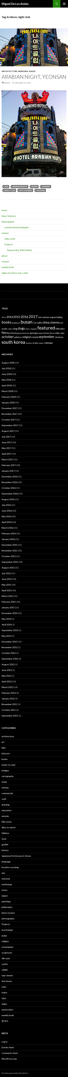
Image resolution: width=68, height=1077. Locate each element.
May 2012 (6, 675)
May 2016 (6, 516)
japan (41, 333)
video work (9, 238)
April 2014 (7, 624)
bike (4, 747)
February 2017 (9, 465)
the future (7, 981)
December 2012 (9, 641)
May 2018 (6, 379)
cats (39, 322)
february (60, 328)
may (57, 332)
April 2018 (7, 385)
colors (10, 329)
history (5, 850)
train (4, 986)
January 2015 (8, 607)
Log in (4, 1041)
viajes (32, 71)
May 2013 (6, 636)
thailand (29, 343)
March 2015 (7, 596)
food (14, 333)
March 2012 (7, 687)
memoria (23, 71)
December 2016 (9, 476)
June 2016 (7, 510)
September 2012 (10, 658)
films (9, 333)
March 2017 (7, 459)
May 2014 (6, 618)
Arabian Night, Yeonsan (34, 77)
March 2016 (7, 527)
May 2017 (6, 448)
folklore (5, 833)
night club (9, 190)
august (53, 317)
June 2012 (7, 670)
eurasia (5, 816)
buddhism (16, 323)
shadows (59, 337)
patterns (18, 337)
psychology (7, 930)
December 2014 (9, 613)
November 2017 (9, 414)
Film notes (7, 821)
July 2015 (6, 573)
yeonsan (40, 190)
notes (4, 890)
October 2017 (9, 419)
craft (4, 799)
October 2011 (9, 710)
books (6, 322)
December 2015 (9, 544)
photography (8, 221)
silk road (6, 958)
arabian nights (19, 186)
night (62, 333)
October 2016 (9, 488)
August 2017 (8, 431)
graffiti (5, 844)
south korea (25, 190)
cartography (8, 776)
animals (45, 317)
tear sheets (7, 975)
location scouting (10, 867)
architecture (9, 71)
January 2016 (8, 539)
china (45, 322)
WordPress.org (9, 1058)
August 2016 (8, 499)
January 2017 (8, 470)
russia (35, 336)
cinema (5, 233)
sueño (5, 964)
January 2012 (8, 698)
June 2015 (7, 579)
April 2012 (7, 681)
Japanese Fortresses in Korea (16, 856)
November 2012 (9, 647)
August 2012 (8, 664)
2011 (4, 317)
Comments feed (10, 1053)
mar (3, 873)
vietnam (48, 342)
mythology (7, 884)
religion (26, 337)
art (3, 742)
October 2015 (9, 556)
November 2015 (9, 550)
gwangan (34, 333)
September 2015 (10, 562)
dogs (21, 328)
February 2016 (9, 533)
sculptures (7, 952)
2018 (40, 317)
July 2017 (6, 436)
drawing (5, 804)
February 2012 (9, 692)
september (47, 337)
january (46, 186)
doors (27, 329)
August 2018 (8, 362)
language (6, 861)
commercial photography (16, 227)
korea (46, 333)
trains (35, 343)
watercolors (7, 1009)
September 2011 (10, 715)
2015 (16, 317)
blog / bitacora (9, 216)
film (4, 332)
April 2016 (7, 522)
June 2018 (7, 374)
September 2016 (10, 493)
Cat (34, 322)
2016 (6, 186)
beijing (59, 317)
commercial (7, 793)
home (4, 210)
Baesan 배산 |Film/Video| (19, 250)
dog (15, 328)
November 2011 (9, 704)
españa (34, 329)
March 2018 (7, 391)
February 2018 (9, 396)
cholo (4, 782)
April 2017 (7, 453)
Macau (52, 333)
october (8, 337)
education (7, 810)
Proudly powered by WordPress (15, 1073)
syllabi (5, 969)
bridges (5, 770)
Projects (8, 244)
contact (5, 261)
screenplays (7, 947)
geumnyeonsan (22, 333)
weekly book (8, 267)
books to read (8, 764)
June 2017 (7, 442)
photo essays (8, 912)
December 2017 (9, 408)
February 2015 (9, 601)
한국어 (5, 1021)
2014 (9, 317)
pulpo (4, 935)
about (4, 255)
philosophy (7, 907)
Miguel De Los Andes (15, 4)
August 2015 (8, 567)
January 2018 (8, 402)
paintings (6, 901)
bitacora (6, 753)
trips (4, 998)
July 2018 (6, 368)
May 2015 (6, 584)
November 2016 (9, 482)
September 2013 (10, 630)
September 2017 (10, 425)
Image (7, 83)
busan (34, 186)
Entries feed (8, 1047)
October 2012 (9, 653)
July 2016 (6, 505)
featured (46, 327)
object (5, 895)
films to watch (8, 827)
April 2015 (7, 590)
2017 (33, 316)
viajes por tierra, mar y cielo (15, 273)
